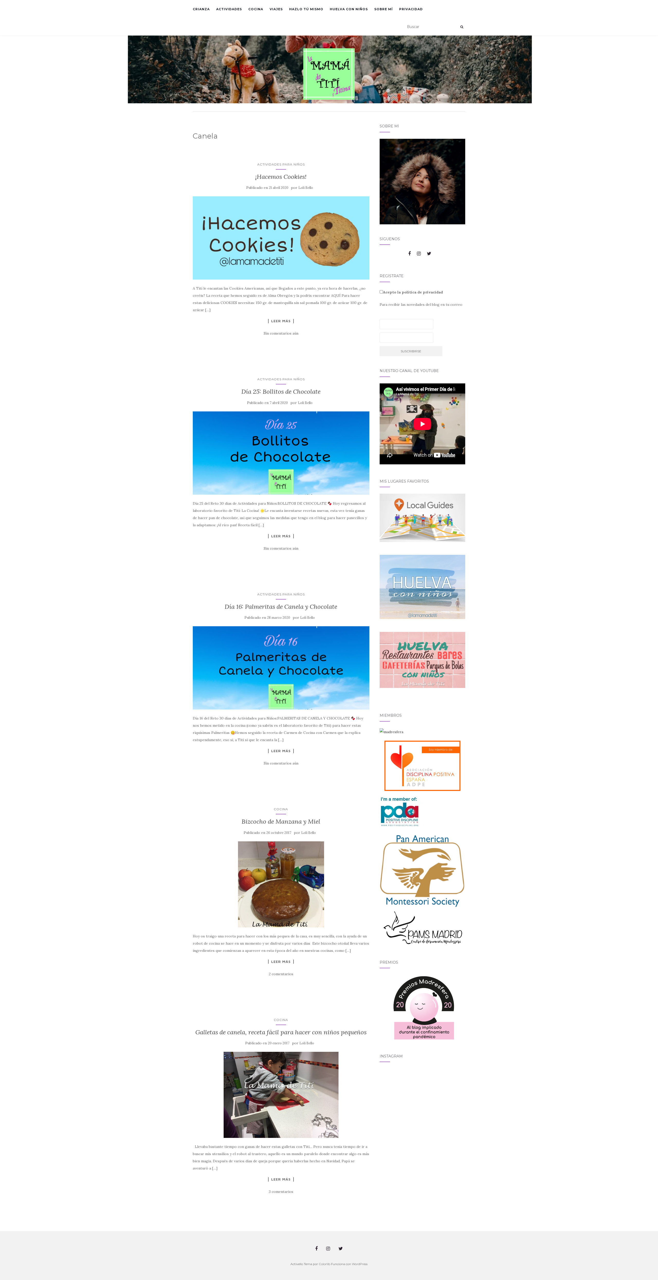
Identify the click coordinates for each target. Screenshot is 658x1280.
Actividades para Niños (281, 164)
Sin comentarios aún (281, 333)
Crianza (201, 9)
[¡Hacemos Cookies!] (281, 238)
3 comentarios (281, 1191)
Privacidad (411, 9)
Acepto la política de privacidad (413, 292)
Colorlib (324, 1264)
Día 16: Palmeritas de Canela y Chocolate (281, 607)
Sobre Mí (383, 9)
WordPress (360, 1264)
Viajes (276, 9)
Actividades (229, 9)
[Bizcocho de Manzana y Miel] (281, 884)
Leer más (281, 321)
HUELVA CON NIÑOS (349, 9)
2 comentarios (281, 974)
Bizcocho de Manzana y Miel (281, 821)
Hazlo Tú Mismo (306, 9)
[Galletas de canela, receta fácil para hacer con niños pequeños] (281, 1095)
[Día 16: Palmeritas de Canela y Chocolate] (281, 668)
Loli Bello (305, 188)
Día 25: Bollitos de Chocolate (281, 391)
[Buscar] (461, 27)
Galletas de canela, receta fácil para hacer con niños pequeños (281, 1032)
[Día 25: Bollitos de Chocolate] (281, 453)
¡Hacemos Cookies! (281, 177)
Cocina (255, 9)
